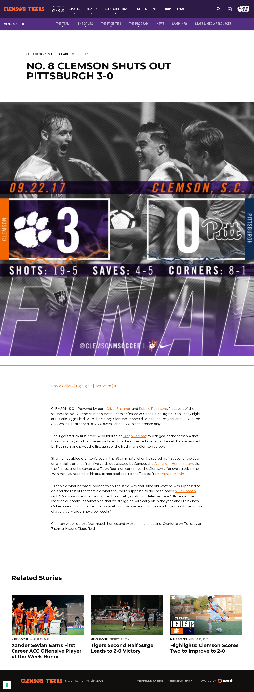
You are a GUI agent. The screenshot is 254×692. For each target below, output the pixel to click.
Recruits (140, 9)
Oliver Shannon (118, 409)
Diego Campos (134, 436)
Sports (74, 9)
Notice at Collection (179, 680)
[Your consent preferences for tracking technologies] (7, 685)
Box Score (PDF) (108, 386)
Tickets (91, 9)
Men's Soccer (20, 639)
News (160, 24)
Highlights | (85, 386)
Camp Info (179, 24)
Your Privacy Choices (150, 680)
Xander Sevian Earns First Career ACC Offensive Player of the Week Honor (46, 651)
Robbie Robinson (152, 409)
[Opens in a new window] (243, 9)
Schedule (230, 9)
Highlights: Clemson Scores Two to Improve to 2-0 (204, 648)
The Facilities (111, 24)
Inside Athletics (115, 9)
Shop (167, 9)
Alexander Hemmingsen (173, 464)
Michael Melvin (172, 474)
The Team (63, 24)
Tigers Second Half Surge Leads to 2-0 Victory (122, 648)
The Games (85, 24)
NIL (155, 9)
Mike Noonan (185, 491)
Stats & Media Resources (213, 24)
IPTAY (181, 9)
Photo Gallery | (63, 386)
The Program (138, 24)
